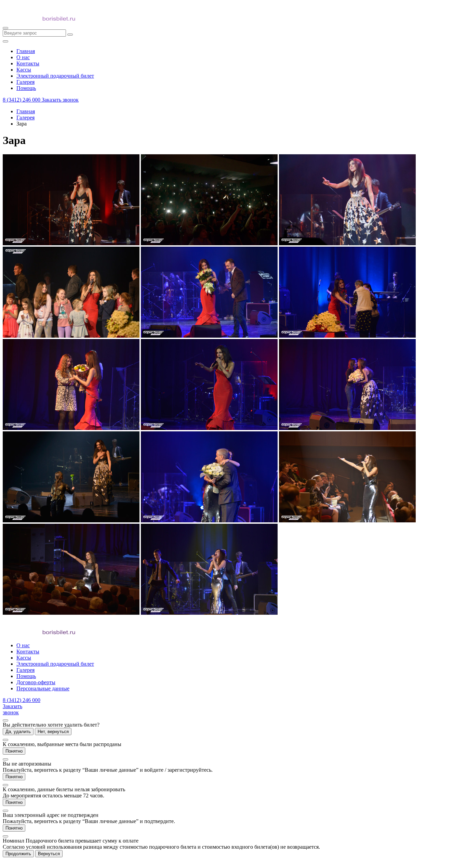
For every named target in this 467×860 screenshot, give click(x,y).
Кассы (23, 658)
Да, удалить (18, 731)
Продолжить (18, 853)
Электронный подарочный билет (55, 664)
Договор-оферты (35, 682)
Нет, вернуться (53, 731)
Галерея (25, 117)
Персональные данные (42, 688)
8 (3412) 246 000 (22, 100)
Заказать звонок (60, 100)
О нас (23, 645)
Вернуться (49, 853)
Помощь (26, 676)
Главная (25, 111)
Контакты (27, 651)
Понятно (14, 751)
